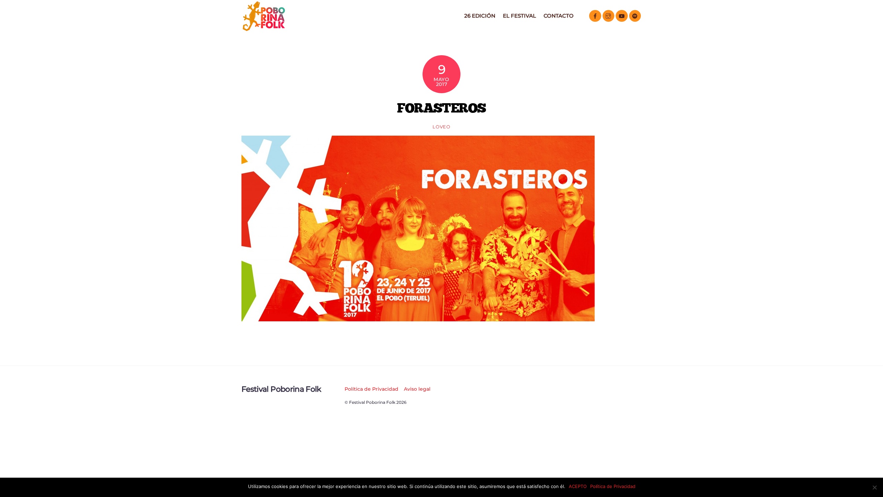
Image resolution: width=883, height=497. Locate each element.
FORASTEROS (441, 108)
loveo (441, 126)
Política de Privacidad (371, 389)
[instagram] (608, 15)
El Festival (519, 15)
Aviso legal (417, 389)
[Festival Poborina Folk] (263, 29)
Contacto (559, 15)
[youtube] (621, 15)
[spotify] (635, 15)
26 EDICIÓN (479, 15)
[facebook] (595, 15)
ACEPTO (578, 486)
